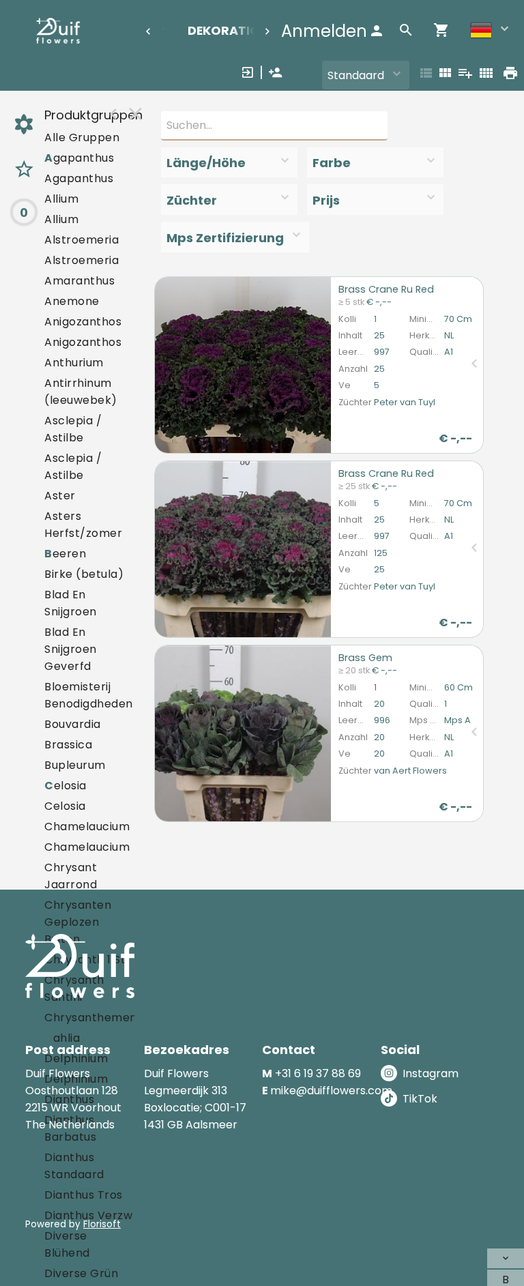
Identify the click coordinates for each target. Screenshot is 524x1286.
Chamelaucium (87, 826)
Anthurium (74, 362)
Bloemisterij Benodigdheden (88, 695)
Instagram (430, 1073)
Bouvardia (72, 724)
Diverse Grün (81, 1273)
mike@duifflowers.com (331, 1090)
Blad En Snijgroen (70, 603)
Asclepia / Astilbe (73, 429)
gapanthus (79, 158)
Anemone (72, 301)
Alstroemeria (81, 240)
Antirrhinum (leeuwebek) (80, 391)
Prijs (326, 200)
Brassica (68, 744)
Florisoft (102, 1224)
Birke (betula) (83, 574)
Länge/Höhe (206, 162)
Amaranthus (79, 281)
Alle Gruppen (81, 137)
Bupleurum (75, 765)
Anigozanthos (82, 322)
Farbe (331, 162)
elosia (65, 785)
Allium (61, 199)
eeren (65, 553)
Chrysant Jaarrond (70, 876)
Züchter (191, 200)
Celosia (65, 806)
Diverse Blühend (67, 1244)
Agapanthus (78, 178)
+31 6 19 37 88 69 (318, 1073)
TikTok (420, 1099)
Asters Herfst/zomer (83, 524)
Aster (60, 495)
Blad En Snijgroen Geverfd (70, 649)
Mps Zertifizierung (225, 237)
